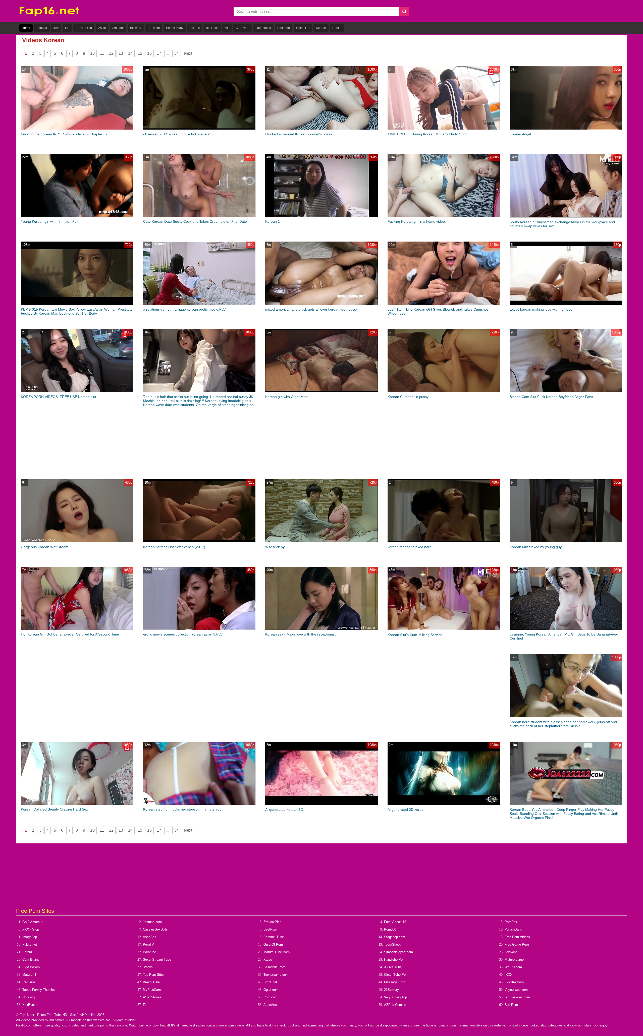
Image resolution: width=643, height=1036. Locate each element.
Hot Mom (153, 28)
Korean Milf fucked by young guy (536, 547)
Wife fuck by (275, 547)
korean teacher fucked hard (410, 547)
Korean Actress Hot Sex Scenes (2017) (174, 547)
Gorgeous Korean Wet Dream (44, 547)
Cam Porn (242, 28)
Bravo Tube (151, 982)
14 (130, 53)
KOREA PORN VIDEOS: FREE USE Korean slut (58, 397)
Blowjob (135, 28)
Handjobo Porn (394, 959)
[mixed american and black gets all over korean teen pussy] (321, 304)
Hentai (336, 28)
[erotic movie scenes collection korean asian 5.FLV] (199, 628)
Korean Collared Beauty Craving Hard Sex (54, 809)
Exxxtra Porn (514, 982)
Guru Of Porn (273, 944)
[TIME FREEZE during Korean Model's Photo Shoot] (444, 128)
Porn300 (390, 929)
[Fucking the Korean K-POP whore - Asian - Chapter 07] (77, 128)
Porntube (149, 952)
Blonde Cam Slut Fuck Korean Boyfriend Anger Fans (551, 397)
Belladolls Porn (274, 967)
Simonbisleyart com (398, 952)
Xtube (267, 959)
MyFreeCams (153, 990)
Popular (41, 28)
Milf (227, 28)
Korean (321, 28)
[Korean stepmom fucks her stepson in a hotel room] (199, 803)
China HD (303, 28)
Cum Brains (30, 959)
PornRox (511, 922)
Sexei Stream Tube (157, 959)
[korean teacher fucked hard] (444, 541)
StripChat (270, 982)
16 (149, 53)
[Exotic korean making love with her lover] (566, 304)
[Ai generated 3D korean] (444, 804)
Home (26, 28)
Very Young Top (395, 997)
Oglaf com (271, 990)
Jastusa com (152, 922)
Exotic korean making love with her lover (542, 309)
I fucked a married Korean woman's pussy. (299, 134)
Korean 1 (272, 221)
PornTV (148, 944)
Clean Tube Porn (396, 974)
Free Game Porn (517, 944)
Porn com (270, 997)
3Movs (148, 967)
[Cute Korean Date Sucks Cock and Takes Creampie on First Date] (199, 216)
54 (176, 53)
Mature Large (514, 959)
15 (140, 53)
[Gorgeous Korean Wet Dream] (77, 541)
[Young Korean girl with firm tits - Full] (77, 216)
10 (92, 53)
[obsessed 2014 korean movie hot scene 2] (199, 128)
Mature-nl (29, 974)
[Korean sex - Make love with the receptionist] (321, 628)
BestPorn (270, 929)
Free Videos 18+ (396, 922)
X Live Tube (393, 967)
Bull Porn (511, 1005)
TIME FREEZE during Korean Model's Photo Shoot (428, 134)
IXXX (508, 974)
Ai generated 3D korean (406, 810)
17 (159, 53)
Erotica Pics (272, 922)
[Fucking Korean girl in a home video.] (444, 216)
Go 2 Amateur (32, 922)
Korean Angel (520, 134)
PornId (27, 952)
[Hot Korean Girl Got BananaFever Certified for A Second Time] (77, 628)
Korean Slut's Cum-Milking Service (415, 635)
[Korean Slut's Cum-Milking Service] (444, 629)
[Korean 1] (321, 216)
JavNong (511, 952)
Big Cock (212, 28)
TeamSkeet (392, 944)
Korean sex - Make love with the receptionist (300, 634)
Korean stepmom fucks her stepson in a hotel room (184, 809)
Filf (145, 1005)
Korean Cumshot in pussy (408, 397)
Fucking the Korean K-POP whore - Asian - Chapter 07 (64, 134)
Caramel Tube (273, 937)
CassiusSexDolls (155, 929)
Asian (102, 28)
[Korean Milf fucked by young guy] (566, 541)
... (167, 53)
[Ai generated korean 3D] (321, 804)
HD (67, 28)
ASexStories (152, 997)
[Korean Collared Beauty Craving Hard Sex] (77, 803)
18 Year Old (84, 28)
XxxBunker (30, 1005)
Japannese (263, 28)
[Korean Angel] (566, 128)
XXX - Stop (30, 929)
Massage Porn (394, 982)
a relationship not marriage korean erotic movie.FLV (184, 309)
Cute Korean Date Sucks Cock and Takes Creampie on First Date (195, 221)
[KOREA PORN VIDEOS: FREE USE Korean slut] (77, 391)
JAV (56, 28)
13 (121, 53)
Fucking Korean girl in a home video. (417, 221)
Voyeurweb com (516, 990)
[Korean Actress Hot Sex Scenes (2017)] (199, 541)
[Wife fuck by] (321, 541)
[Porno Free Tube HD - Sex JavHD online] (49, 15)
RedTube (28, 982)
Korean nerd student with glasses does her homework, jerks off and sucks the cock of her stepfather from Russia (563, 724)
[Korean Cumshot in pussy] (444, 391)
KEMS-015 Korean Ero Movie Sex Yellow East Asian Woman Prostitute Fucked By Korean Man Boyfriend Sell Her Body (77, 311)
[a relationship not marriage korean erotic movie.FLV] (199, 304)
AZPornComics (395, 1005)
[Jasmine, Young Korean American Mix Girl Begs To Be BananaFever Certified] (566, 628)
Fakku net (29, 944)
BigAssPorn (31, 967)
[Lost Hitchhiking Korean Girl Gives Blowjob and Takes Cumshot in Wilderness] (444, 304)
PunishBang (513, 929)
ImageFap (29, 937)
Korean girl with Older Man (286, 397)
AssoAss (149, 937)
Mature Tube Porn (276, 952)
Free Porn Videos (517, 937)
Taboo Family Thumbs (38, 990)
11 (102, 53)
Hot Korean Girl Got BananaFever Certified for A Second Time (70, 634)
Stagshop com (394, 937)
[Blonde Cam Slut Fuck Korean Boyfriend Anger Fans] (566, 391)
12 (111, 53)
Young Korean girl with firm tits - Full (49, 221)
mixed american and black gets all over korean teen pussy (311, 309)
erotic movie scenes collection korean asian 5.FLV (183, 634)
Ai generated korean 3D (284, 810)
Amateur (118, 28)
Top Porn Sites (154, 974)
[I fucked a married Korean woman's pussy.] (321, 128)
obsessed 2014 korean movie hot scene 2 (176, 134)
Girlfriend (283, 28)
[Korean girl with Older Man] (321, 391)
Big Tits (195, 28)
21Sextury (391, 990)
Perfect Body (174, 28)
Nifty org (28, 997)
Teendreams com (276, 974)
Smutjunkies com (517, 997)
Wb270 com (513, 967)
